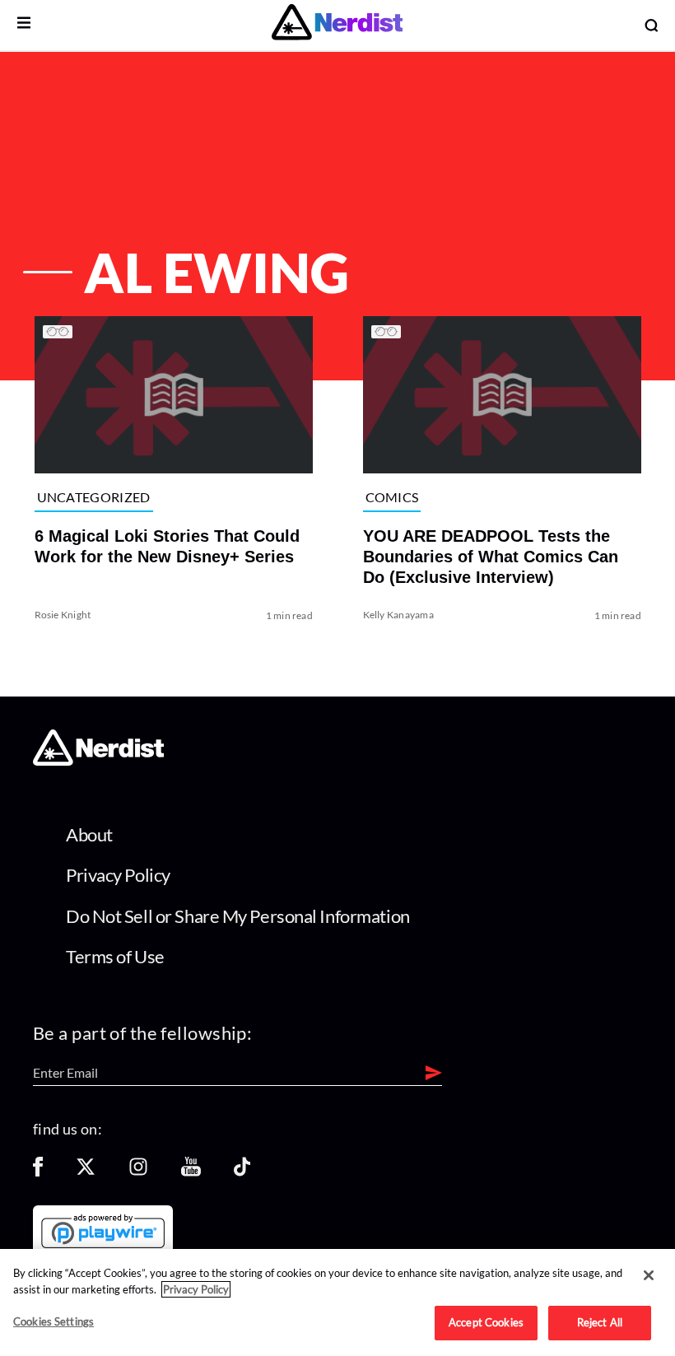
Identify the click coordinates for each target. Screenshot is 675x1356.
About (89, 834)
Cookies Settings (53, 1321)
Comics (392, 497)
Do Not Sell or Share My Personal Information (238, 916)
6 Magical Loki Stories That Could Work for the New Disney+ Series (166, 545)
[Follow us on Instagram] (138, 1172)
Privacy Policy (118, 875)
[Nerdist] (337, 25)
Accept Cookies (486, 1322)
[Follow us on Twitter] (85, 1172)
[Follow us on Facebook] (38, 1172)
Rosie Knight (62, 614)
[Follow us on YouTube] (191, 1172)
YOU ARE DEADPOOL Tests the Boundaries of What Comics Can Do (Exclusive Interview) (490, 555)
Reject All (599, 1322)
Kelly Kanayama (398, 614)
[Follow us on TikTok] (242, 1172)
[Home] (98, 761)
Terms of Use (115, 956)
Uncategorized (93, 497)
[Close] (649, 1275)
